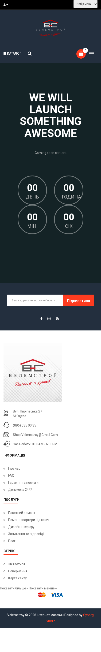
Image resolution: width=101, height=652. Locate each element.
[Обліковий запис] (7, 4)
